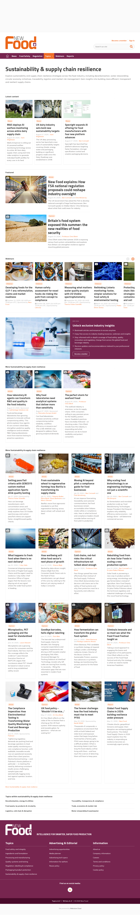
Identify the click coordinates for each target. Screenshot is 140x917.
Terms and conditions (101, 862)
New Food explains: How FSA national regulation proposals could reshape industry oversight (66, 188)
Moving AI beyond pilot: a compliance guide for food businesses (84, 485)
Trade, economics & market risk (84, 806)
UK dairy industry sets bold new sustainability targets (48, 128)
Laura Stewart (25, 643)
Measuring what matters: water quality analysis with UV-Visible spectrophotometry (78, 292)
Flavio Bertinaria (56, 498)
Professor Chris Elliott (70, 236)
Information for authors (58, 862)
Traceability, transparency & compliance (88, 801)
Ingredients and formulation (16, 853)
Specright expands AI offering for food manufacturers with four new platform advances (76, 131)
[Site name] (20, 48)
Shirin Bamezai (91, 639)
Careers (96, 857)
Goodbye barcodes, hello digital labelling (52, 631)
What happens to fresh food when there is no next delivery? (20, 558)
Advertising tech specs (58, 857)
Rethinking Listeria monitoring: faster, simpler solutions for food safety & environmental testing (106, 293)
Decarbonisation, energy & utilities (19, 801)
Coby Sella (23, 565)
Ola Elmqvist (111, 498)
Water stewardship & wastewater (85, 811)
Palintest (11, 736)
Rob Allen (56, 636)
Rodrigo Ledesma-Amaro (86, 641)
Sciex (125, 308)
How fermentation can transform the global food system (86, 633)
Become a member (119, 40)
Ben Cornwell (84, 141)
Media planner (55, 853)
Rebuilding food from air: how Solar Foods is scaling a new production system (119, 560)
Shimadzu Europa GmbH (47, 413)
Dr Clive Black (58, 715)
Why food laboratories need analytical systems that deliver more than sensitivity (46, 401)
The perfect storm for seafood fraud (76, 396)
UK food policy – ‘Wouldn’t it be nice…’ (53, 709)
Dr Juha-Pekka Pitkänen (115, 570)
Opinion (51, 216)
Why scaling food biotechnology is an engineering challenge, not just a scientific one (119, 486)
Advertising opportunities (59, 849)
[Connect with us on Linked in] (70, 890)
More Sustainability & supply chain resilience (21, 787)
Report (110, 705)
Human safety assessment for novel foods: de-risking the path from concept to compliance (46, 293)
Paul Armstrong (79, 495)
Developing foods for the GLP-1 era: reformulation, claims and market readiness (19, 292)
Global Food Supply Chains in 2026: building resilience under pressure (117, 713)
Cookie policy (98, 870)
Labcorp (38, 308)
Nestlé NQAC (78, 723)
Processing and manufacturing (17, 857)
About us (96, 849)
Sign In (132, 40)
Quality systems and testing (16, 862)
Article (51, 177)
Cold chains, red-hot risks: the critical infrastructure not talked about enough (85, 560)
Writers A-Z (67, 901)
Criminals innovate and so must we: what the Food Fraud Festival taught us (119, 634)
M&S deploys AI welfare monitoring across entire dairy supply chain (17, 129)
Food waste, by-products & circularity (20, 806)
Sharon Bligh (57, 565)
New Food (123, 721)
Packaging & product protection (18, 870)
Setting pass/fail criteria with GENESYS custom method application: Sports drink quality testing (20, 486)
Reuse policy (54, 866)
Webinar (9, 284)
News (10, 121)
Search (131, 46)
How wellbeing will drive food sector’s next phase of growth (52, 558)
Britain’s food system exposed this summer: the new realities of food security (68, 226)
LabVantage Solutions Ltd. (18, 410)
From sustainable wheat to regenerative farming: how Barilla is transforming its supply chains (53, 486)
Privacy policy (98, 866)
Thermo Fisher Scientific (73, 304)
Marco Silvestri (46, 500)
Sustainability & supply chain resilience (21, 874)
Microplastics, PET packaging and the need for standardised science (20, 634)
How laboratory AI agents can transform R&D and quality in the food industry (18, 399)
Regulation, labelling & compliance (19, 866)
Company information (102, 853)
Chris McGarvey (81, 198)
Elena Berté (45, 498)
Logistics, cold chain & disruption (18, 811)
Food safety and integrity (15, 849)
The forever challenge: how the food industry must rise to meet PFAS (86, 713)
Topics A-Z (56, 901)
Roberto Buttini (57, 496)
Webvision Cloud (75, 908)
